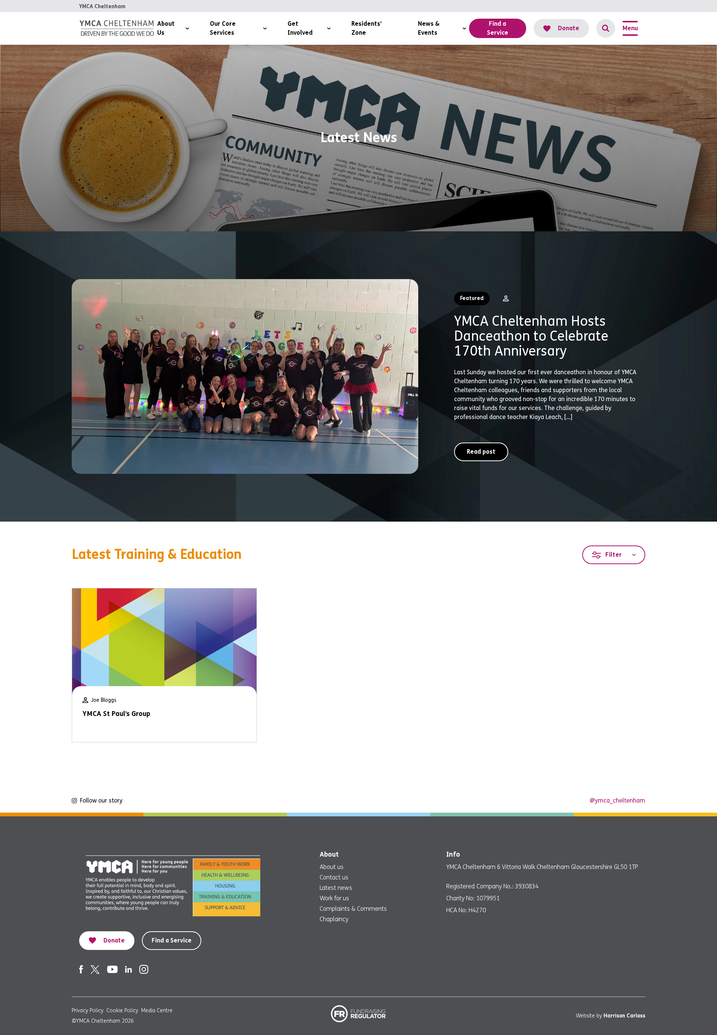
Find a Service (172, 940)
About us (332, 866)
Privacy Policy (87, 1010)
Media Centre (157, 1010)
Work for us (334, 898)
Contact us (334, 877)
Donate (568, 28)
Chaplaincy (334, 919)
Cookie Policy (122, 1010)
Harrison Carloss (624, 1016)
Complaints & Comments (353, 908)
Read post (481, 451)
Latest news (336, 887)
